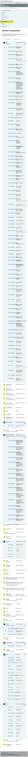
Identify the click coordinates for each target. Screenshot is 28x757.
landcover (8, 603)
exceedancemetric (13, 156)
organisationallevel (13, 243)
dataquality (9, 422)
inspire (8, 599)
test (7, 654)
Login (18, 2)
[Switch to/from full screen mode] (20, 3)
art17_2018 (9, 403)
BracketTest (12, 660)
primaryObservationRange (13, 260)
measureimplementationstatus (13, 170)
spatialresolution (13, 337)
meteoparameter (13, 190)
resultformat (12, 294)
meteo (11, 723)
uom (7, 703)
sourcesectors (12, 333)
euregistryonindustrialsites (11, 524)
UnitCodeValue (13, 509)
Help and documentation (6, 10)
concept (11, 544)
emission (11, 716)
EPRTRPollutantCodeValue (13, 452)
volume (11, 735)
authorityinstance (13, 99)
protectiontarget (13, 274)
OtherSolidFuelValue (13, 493)
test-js (11, 677)
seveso (8, 649)
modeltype (12, 217)
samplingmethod (13, 308)
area (10, 709)
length (11, 719)
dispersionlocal (13, 124)
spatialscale (12, 341)
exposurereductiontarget (13, 162)
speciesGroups (13, 634)
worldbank (8, 744)
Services (3, 23)
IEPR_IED (8, 594)
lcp (7, 619)
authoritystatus (13, 108)
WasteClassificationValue (13, 515)
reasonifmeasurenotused (13, 278)
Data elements (4, 17)
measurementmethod (13, 178)
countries (12, 645)
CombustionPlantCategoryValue (13, 440)
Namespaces (4, 26)
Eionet (7, 8)
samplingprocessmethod (13, 323)
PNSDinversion (13, 250)
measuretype (12, 186)
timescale (12, 361)
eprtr (7, 430)
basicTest (12, 657)
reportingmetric (13, 285)
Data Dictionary (11, 8)
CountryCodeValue (13, 446)
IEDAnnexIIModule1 (11, 577)
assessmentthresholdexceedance (13, 92)
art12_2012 (9, 384)
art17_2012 (9, 398)
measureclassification (13, 165)
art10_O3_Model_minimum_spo (13, 82)
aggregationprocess (13, 64)
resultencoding (13, 289)
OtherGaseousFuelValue (13, 487)
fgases (8, 536)
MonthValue (12, 483)
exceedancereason (13, 159)
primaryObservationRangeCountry (13, 264)
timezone (11, 370)
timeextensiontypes (13, 357)
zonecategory (12, 375)
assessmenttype (13, 96)
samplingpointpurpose (13, 316)
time (11, 729)
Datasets (3, 12)
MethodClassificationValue (13, 473)
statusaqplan (12, 353)
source (11, 550)
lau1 (7, 608)
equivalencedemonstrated (13, 151)
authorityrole (12, 102)
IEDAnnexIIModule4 (11, 588)
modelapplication (13, 194)
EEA (7, 1)
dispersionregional (13, 129)
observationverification (13, 238)
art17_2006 (9, 393)
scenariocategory (13, 329)
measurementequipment (13, 175)
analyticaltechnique (13, 67)
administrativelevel (13, 54)
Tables (3, 14)
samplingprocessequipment (13, 320)
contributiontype (13, 117)
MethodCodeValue (13, 478)
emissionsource (13, 136)
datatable (11, 120)
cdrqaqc (11, 113)
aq (6, 42)
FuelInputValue (13, 457)
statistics (11, 725)
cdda (7, 410)
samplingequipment (13, 304)
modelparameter (13, 209)
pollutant (11, 253)
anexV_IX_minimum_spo (13, 71)
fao (7, 532)
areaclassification (13, 77)
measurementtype (13, 182)
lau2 (7, 611)
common (8, 414)
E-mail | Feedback (5, 752)
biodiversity (9, 407)
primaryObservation (13, 257)
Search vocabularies (7, 39)
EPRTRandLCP (10, 434)
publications (9, 642)
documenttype (12, 133)
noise (7, 638)
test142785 (12, 680)
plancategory (12, 247)
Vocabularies (4, 21)
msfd (7, 624)
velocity (11, 732)
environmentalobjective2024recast (13, 146)
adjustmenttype (13, 51)
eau (10, 665)
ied (7, 573)
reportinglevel (12, 282)
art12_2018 (9, 389)
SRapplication (12, 345)
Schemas (3, 19)
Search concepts (16, 39)
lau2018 (8, 614)
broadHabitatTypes (13, 628)
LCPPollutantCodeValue (13, 462)
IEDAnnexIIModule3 (11, 582)
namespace (12, 220)
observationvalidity (13, 235)
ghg (7, 560)
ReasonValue (12, 499)
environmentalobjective (13, 140)
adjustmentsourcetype (13, 47)
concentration (12, 713)
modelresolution (13, 213)
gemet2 (8, 541)
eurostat (8, 528)
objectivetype (12, 227)
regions (11, 631)
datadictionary (9, 417)
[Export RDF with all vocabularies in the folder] (24, 44)
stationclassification (13, 348)
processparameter (13, 269)
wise (7, 739)
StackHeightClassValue (13, 505)
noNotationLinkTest (13, 675)
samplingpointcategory (13, 312)
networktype (12, 223)
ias (7, 570)
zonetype (11, 378)
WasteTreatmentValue (13, 518)
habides (8, 565)
